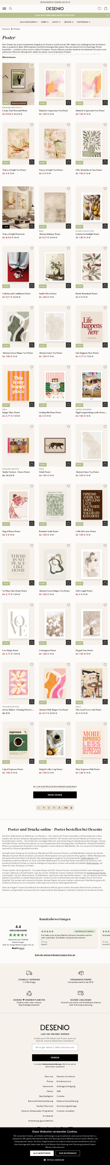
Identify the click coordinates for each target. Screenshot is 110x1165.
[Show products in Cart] (106, 8)
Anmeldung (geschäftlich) (40, 1121)
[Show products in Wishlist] (99, 8)
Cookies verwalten (66, 1111)
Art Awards (48, 1116)
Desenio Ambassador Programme (37, 1111)
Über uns (49, 1076)
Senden (55, 1057)
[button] (55, 1160)
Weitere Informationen (55, 1147)
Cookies (61, 1096)
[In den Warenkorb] (68, 102)
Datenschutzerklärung (51, 1064)
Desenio (6, 29)
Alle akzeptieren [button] (41, 1153)
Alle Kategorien (28, 22)
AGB (59, 1091)
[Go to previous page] (38, 807)
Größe (67, 22)
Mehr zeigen (55, 795)
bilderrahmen (87, 858)
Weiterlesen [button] (9, 57)
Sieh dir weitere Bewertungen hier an (55, 955)
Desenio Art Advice (66, 1076)
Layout (55, 22)
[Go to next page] (71, 807)
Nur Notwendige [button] (67, 1153)
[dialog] (55, 1146)
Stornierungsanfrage (67, 1106)
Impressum (48, 1086)
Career (50, 1091)
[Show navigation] (4, 8)
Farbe (44, 22)
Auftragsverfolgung (66, 1086)
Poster (17, 29)
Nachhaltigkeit (46, 1096)
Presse (50, 1081)
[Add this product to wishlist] (31, 65)
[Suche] (10, 8)
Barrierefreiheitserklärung (40, 1101)
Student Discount (45, 1106)
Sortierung (82, 22)
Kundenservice (64, 1081)
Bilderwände (93, 863)
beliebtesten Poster (96, 873)
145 (66, 807)
